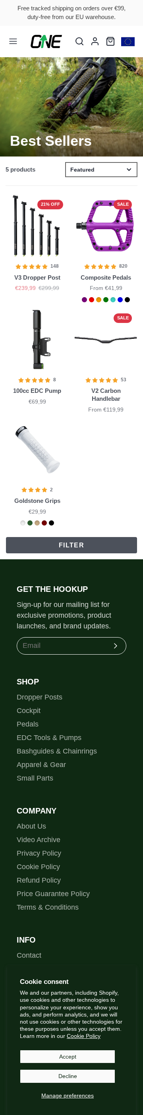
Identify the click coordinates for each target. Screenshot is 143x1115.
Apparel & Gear (41, 765)
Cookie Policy (83, 1036)
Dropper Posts (39, 697)
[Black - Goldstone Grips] (51, 523)
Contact (29, 955)
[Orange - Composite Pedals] (98, 299)
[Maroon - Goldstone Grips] (44, 523)
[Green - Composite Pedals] (105, 299)
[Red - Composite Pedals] (91, 299)
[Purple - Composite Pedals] (84, 299)
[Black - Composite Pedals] (127, 299)
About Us (31, 826)
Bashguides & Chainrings (57, 751)
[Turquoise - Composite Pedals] (113, 299)
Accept (67, 1056)
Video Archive (38, 840)
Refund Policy (39, 880)
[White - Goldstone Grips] (22, 523)
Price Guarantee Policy (53, 894)
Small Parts (35, 778)
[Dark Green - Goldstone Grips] (30, 523)
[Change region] (128, 41)
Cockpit (29, 711)
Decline (67, 1076)
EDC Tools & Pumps (49, 738)
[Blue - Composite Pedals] (120, 299)
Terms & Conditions (48, 907)
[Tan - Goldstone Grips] (37, 523)
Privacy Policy (39, 853)
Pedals (28, 724)
